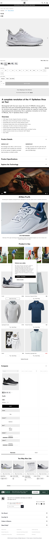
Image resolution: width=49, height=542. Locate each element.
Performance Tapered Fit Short (31, 296)
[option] (24, 39)
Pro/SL (3, 296)
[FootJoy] (24, 3)
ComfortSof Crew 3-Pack (28, 477)
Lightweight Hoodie (5, 324)
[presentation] (36, 452)
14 (2, 73)
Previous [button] (1, 38)
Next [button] (47, 38)
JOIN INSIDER (35, 492)
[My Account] (45, 2)
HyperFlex (3, 476)
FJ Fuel (38, 476)
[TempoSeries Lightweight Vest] (36, 340)
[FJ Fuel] (43, 472)
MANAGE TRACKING (20, 279)
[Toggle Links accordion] (24, 513)
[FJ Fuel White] (40, 478)
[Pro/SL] (24, 39)
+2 (11, 392)
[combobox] (29, 371)
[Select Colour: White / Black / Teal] (16, 63)
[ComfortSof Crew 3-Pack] (30, 472)
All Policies (34, 534)
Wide (8, 78)
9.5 (26, 70)
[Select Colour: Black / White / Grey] (9, 63)
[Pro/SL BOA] (18, 472)
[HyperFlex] (6, 472)
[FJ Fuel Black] (41, 478)
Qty (1, 81)
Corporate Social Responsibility (22, 532)
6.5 (5, 70)
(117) (6, 10)
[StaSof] (12, 340)
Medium (3, 78)
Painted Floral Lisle (28, 324)
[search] (42, 2)
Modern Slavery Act (4, 532)
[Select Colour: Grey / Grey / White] (2, 63)
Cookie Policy (19, 529)
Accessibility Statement (21, 534)
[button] (1, 2)
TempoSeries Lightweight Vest (30, 353)
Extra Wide (12, 78)
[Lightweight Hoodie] (12, 312)
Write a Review (11, 10)
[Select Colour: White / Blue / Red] (12, 63)
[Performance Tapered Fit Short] (36, 283)
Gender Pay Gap (35, 529)
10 (30, 70)
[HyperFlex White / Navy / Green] (1, 478)
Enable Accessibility (24, 0)
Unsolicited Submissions (36, 532)
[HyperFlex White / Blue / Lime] (2, 478)
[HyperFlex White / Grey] (6, 478)
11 (37, 70)
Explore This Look (24, 359)
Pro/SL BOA (15, 476)
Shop (10, 406)
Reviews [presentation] (12, 452)
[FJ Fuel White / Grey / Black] (38, 478)
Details (31, 92)
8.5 (19, 70)
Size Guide (47, 68)
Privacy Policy (18, 503)
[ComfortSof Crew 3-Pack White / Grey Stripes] (25, 479)
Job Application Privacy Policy (6, 534)
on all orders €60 (21, 5)
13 (44, 70)
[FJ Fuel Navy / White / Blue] (42, 478)
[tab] (47, 3)
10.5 (34, 70)
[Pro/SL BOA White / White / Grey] (13, 478)
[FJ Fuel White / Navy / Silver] (37, 478)
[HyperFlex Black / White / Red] (5, 478)
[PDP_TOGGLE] (45, 366)
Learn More (23, 492)
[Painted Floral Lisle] (36, 312)
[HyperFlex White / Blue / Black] (3, 478)
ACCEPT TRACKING (21, 276)
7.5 (12, 70)
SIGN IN (43, 492)
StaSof (3, 353)
